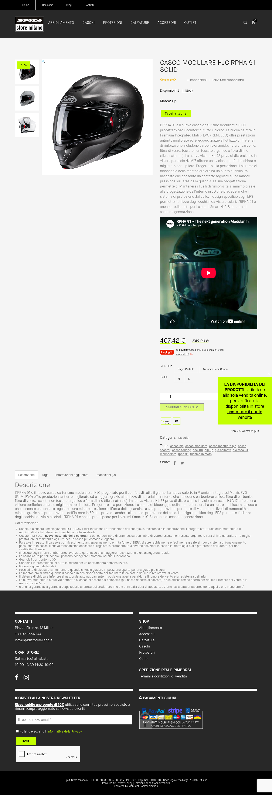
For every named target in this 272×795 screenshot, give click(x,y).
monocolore (168, 454)
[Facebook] (16, 679)
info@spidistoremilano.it (33, 640)
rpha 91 (183, 454)
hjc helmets (223, 450)
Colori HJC (166, 366)
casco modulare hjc (222, 446)
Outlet (144, 659)
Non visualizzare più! (245, 431)
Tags (45, 475)
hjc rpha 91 (240, 450)
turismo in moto (201, 454)
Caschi (144, 646)
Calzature (146, 640)
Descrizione (26, 475)
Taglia (164, 377)
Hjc (174, 101)
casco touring (181, 450)
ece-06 (198, 450)
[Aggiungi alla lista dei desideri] (166, 421)
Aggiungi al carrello (182, 407)
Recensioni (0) (106, 475)
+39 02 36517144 (28, 634)
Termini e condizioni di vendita (163, 676)
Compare (176, 421)
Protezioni (147, 652)
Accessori (146, 634)
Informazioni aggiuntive (71, 475)
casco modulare (196, 446)
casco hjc (177, 446)
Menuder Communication (143, 786)
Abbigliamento (150, 628)
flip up (209, 450)
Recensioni (197, 80)
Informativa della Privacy (64, 731)
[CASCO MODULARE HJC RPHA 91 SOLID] (174, 463)
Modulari (184, 437)
